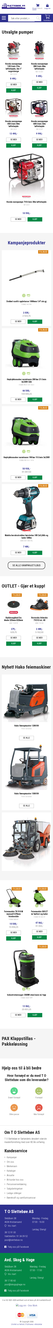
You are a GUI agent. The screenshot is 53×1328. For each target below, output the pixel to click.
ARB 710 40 (39, 623)
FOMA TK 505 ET (39, 917)
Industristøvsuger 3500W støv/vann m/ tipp (26, 995)
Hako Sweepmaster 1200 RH (26, 725)
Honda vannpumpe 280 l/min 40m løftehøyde (39, 66)
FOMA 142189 (26, 304)
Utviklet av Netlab (17, 1324)
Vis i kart (12, 1225)
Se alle (26, 738)
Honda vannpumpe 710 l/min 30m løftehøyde (26, 202)
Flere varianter (26, 729)
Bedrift (40, 8)
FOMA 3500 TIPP (26, 998)
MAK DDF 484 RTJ (26, 541)
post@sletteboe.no (14, 1240)
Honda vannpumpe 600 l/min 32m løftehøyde (39, 124)
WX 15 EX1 (39, 72)
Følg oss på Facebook (18, 1246)
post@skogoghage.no (15, 1284)
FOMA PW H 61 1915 (26, 460)
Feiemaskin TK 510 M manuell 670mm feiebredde (13, 914)
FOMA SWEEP (13, 919)
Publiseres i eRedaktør (34, 1324)
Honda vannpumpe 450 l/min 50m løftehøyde (13, 124)
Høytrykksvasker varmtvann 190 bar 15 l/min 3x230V (27, 457)
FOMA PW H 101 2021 (26, 385)
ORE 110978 (13, 623)
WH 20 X (13, 129)
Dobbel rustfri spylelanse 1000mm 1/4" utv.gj (26, 301)
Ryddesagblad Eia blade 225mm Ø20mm (13, 619)
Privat (34, 8)
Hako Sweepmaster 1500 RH (26, 793)
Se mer (13, 84)
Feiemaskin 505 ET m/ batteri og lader (39, 912)
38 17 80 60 (10, 1280)
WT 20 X (26, 205)
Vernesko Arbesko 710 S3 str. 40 (39, 619)
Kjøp (13, 90)
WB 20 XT (39, 129)
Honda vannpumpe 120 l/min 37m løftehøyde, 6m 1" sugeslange (13, 68)
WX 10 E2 (13, 74)
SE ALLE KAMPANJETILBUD (26, 565)
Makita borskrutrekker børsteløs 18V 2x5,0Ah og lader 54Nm (26, 536)
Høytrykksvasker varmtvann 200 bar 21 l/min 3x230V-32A (26, 380)
